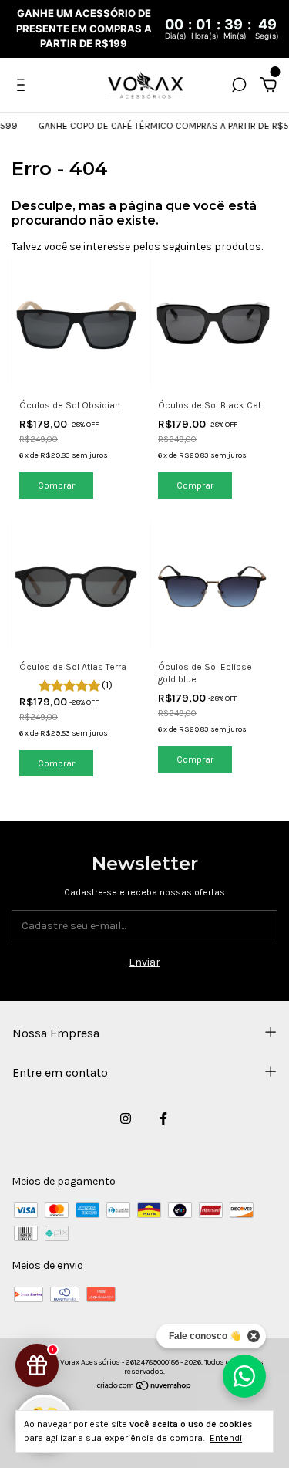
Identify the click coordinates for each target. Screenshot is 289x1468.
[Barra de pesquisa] (239, 87)
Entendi (226, 1437)
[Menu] (23, 87)
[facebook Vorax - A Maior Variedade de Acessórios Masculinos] (163, 1118)
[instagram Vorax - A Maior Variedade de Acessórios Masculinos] (125, 1118)
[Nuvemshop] (144, 1387)
